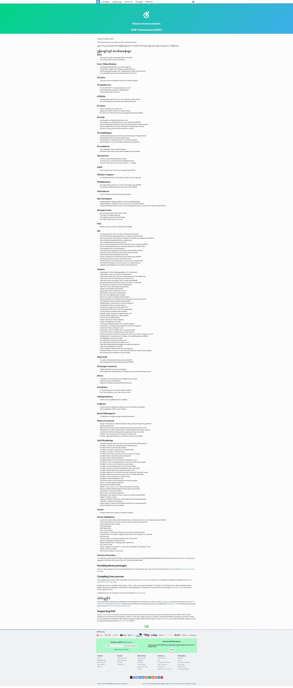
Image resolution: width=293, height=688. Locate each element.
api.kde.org (141, 593)
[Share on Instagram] (162, 676)
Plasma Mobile (101, 664)
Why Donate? (127, 642)
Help (159, 660)
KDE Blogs (140, 660)
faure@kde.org (182, 558)
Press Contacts (141, 664)
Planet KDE (140, 662)
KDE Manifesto (181, 666)
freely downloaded (143, 580)
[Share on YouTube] (152, 676)
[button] (194, 2)
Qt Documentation (122, 660)
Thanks (139, 669)
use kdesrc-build (178, 587)
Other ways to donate (121, 649)
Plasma (99, 658)
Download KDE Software (164, 662)
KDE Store (180, 658)
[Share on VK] (158, 676)
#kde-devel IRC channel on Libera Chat (117, 606)
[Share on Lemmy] (149, 676)
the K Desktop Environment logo (158, 683)
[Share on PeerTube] (155, 676)
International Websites (183, 669)
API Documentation (122, 658)
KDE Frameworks (101, 662)
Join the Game (124, 621)
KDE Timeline (181, 664)
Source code (120, 664)
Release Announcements (146, 23)
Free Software (107, 614)
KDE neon (99, 666)
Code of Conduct (162, 664)
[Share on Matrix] (131, 676)
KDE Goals (120, 662)
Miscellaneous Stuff (142, 666)
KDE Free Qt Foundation (184, 662)
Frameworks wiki (172, 604)
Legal (194, 683)
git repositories (165, 602)
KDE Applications (101, 660)
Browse (171, 649)
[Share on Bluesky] (137, 676)
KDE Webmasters (111, 683)
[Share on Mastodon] (134, 676)
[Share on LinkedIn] (143, 676)
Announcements (141, 658)
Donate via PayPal (131, 645)
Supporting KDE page (163, 619)
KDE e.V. (180, 660)
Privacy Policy (161, 666)
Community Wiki (162, 658)
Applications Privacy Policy (164, 669)
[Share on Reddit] (146, 676)
